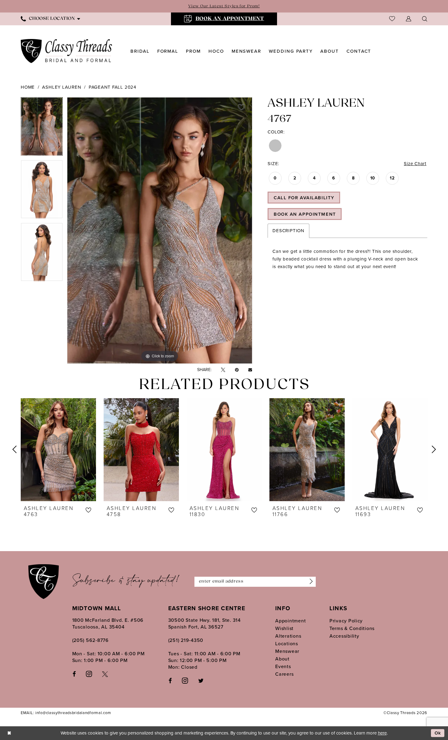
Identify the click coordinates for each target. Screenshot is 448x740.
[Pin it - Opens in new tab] (237, 370)
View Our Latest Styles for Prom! (224, 6)
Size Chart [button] (415, 163)
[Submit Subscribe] (310, 581)
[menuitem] (50, 19)
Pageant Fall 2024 (112, 87)
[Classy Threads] (66, 51)
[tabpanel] (42, 128)
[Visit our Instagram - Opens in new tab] (89, 673)
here (382, 733)
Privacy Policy (346, 620)
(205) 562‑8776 (90, 640)
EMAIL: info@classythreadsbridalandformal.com (66, 713)
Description (288, 230)
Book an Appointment (305, 214)
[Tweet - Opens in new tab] (223, 370)
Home (28, 87)
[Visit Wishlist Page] (392, 19)
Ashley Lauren (61, 87)
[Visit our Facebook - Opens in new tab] (74, 673)
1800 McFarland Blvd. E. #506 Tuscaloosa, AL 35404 (108, 623)
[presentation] (58, 449)
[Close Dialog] (9, 733)
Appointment (290, 620)
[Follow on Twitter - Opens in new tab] (201, 680)
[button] (408, 18)
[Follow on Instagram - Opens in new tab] (185, 680)
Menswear (287, 651)
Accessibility (344, 635)
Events (283, 666)
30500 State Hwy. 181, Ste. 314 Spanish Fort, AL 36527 (204, 623)
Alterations (288, 635)
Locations (286, 643)
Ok (438, 733)
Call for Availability (304, 197)
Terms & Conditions (352, 628)
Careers (284, 674)
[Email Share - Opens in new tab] (250, 369)
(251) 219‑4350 (185, 640)
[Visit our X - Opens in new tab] (105, 673)
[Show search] (425, 18)
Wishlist (284, 628)
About (282, 658)
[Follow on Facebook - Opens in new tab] (170, 680)
